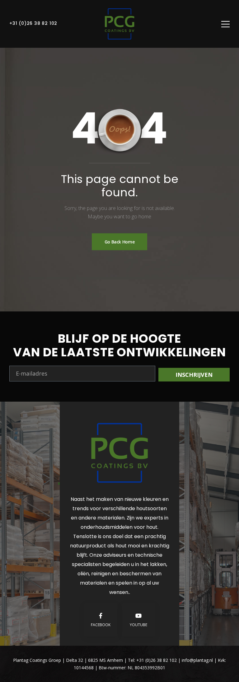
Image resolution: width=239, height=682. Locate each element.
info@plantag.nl (198, 660)
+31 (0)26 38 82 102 (33, 23)
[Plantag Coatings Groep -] (119, 24)
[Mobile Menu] (225, 24)
